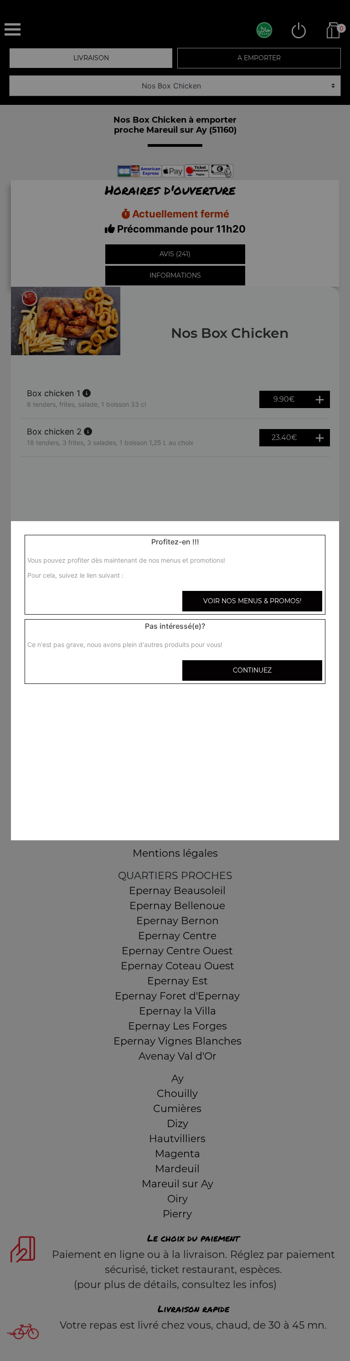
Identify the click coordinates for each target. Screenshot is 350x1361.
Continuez (252, 670)
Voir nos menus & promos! (252, 601)
